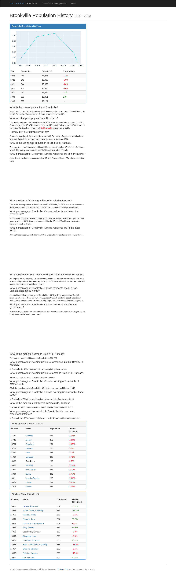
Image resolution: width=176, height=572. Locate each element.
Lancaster (30, 457)
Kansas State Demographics (54, 3)
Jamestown (31, 470)
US (11, 3)
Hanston (29, 448)
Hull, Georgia (28, 557)
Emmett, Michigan (30, 549)
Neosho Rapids (32, 478)
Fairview (29, 465)
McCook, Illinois (29, 515)
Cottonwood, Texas (31, 540)
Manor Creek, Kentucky (33, 510)
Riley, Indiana (29, 527)
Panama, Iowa (29, 519)
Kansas (20, 3)
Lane (28, 453)
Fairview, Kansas (30, 553)
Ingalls (28, 440)
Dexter (28, 482)
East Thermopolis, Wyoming (35, 544)
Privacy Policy (64, 569)
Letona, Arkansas (30, 506)
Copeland (30, 444)
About (73, 3)
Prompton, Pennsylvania (33, 523)
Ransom (29, 435)
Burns (28, 474)
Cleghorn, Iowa (29, 536)
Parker (28, 487)
